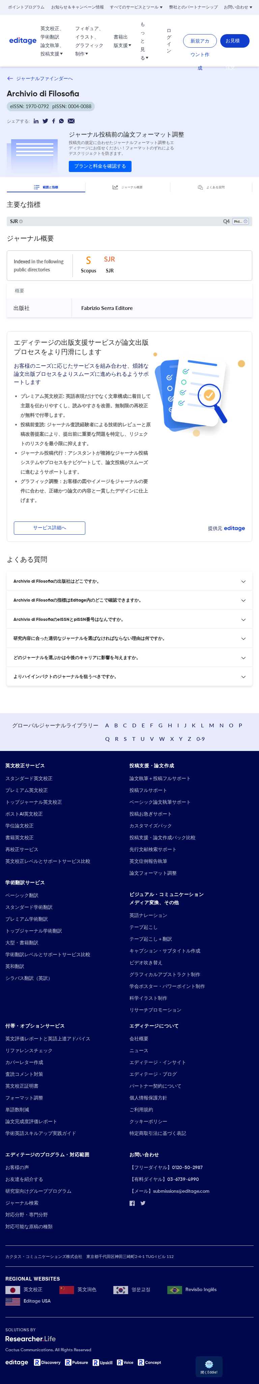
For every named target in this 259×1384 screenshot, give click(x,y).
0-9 (201, 738)
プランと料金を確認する (100, 166)
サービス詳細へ (49, 528)
